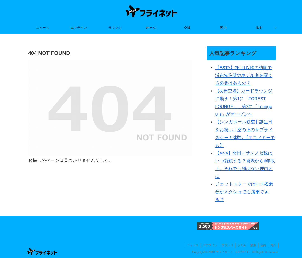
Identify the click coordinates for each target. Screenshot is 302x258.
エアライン (210, 245)
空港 (253, 245)
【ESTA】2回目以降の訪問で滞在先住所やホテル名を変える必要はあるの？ (243, 75)
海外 (273, 245)
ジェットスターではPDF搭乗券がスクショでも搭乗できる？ (244, 192)
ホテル (241, 245)
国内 (263, 245)
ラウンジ (227, 245)
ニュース (192, 245)
